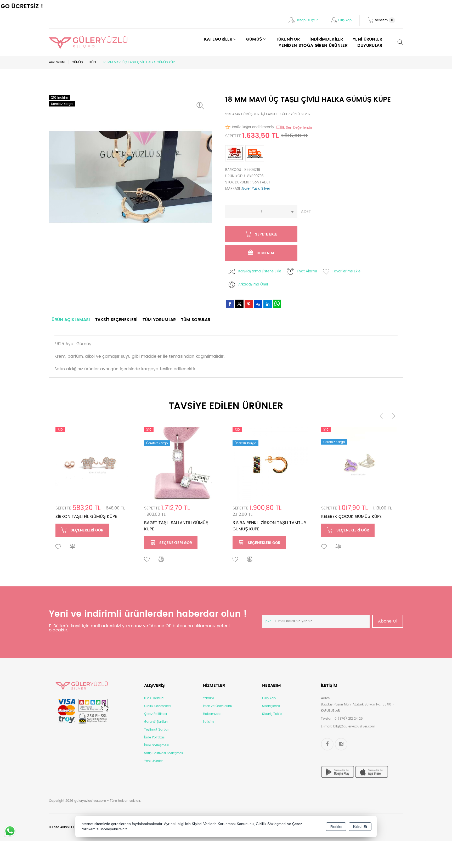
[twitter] (239, 304)
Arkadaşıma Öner (253, 284)
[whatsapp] (277, 304)
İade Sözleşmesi (156, 745)
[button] (201, 105)
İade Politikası (154, 737)
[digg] (258, 304)
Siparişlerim (271, 706)
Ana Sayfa (57, 62)
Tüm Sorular (195, 319)
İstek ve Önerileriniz (217, 706)
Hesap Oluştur (307, 20)
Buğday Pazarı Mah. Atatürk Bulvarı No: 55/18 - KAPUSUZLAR (357, 707)
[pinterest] (249, 304)
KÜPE (93, 62)
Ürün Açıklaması (71, 319)
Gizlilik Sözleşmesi (157, 706)
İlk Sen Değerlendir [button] (296, 128)
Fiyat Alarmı (307, 271)
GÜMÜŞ (77, 62)
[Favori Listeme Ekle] (58, 547)
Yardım (208, 698)
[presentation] (381, 415)
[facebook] (230, 304)
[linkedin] (267, 304)
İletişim (208, 721)
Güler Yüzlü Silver (256, 189)
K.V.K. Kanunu (155, 698)
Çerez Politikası (155, 713)
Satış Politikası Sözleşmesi (164, 753)
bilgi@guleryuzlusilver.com (354, 726)
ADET (306, 211)
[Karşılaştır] (73, 547)
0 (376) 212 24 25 (349, 718)
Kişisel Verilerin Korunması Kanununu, (223, 824)
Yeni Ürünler (153, 761)
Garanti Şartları (156, 721)
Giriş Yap (345, 20)
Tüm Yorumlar (159, 319)
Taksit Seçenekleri (116, 319)
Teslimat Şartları (156, 729)
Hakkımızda (212, 713)
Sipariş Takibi (272, 713)
